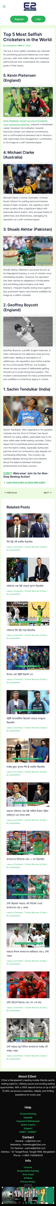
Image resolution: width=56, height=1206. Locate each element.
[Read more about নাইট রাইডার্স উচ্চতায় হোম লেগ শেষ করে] (28, 984)
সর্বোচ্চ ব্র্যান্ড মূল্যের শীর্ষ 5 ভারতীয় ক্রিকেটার (26, 766)
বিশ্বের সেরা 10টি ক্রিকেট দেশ (20, 674)
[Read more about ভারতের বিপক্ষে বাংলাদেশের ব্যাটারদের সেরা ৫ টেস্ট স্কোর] (28, 935)
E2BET (7, 473)
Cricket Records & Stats (35, 547)
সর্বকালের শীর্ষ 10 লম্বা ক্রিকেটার (21, 630)
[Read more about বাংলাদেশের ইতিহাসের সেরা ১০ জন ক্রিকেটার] (28, 842)
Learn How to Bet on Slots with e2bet (25, 482)
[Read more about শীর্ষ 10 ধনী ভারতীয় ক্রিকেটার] (28, 525)
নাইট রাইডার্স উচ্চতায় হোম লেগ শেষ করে (24, 1002)
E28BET (32, 1132)
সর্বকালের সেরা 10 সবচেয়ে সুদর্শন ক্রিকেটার (25, 585)
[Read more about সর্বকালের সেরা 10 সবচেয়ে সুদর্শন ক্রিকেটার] (28, 569)
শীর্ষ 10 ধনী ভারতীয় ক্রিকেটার (19, 541)
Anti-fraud (28, 1174)
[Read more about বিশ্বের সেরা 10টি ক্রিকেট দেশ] (28, 657)
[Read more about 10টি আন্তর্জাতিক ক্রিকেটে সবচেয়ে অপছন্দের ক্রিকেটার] (28, 702)
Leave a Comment (15, 547)
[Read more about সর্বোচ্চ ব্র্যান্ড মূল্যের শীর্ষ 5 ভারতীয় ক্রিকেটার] (28, 750)
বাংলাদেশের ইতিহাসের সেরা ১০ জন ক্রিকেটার (25, 859)
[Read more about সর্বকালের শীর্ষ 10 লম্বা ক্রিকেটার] (28, 613)
